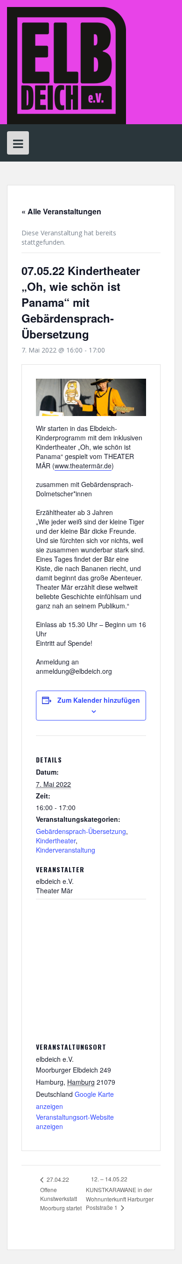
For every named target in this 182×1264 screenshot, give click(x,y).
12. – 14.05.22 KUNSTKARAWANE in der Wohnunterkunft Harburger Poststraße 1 (120, 1193)
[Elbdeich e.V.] (66, 64)
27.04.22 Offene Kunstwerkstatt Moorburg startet (61, 1193)
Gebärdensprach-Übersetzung (81, 831)
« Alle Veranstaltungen (61, 211)
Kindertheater (56, 840)
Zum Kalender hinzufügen (98, 700)
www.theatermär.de (83, 465)
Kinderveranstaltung (65, 849)
